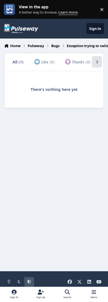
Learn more (10, 9)
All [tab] (18, 62)
